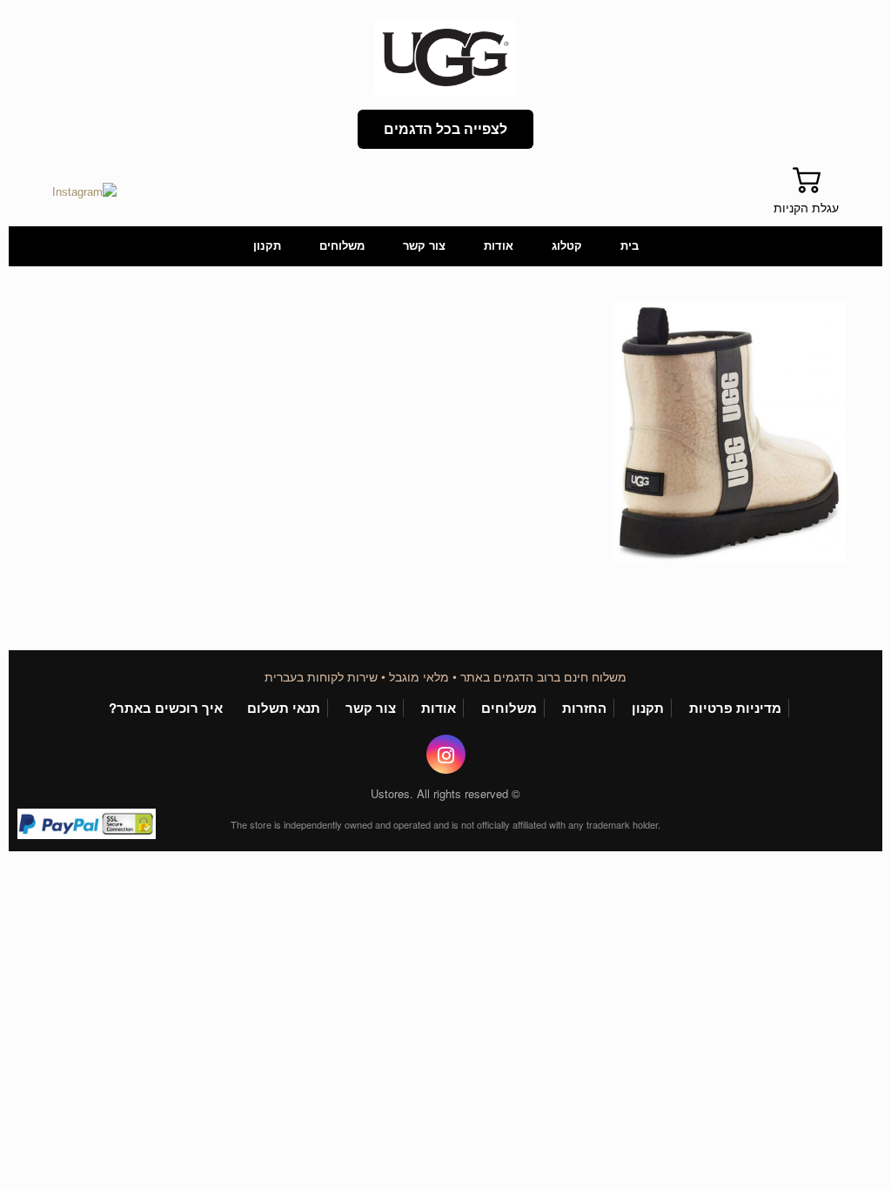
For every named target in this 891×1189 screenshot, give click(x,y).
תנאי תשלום (283, 708)
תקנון (267, 245)
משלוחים (342, 245)
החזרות (584, 708)
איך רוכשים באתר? (166, 708)
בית (629, 245)
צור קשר (424, 245)
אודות (498, 245)
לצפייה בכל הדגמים (446, 129)
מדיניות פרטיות (735, 708)
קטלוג (567, 245)
